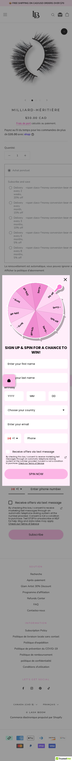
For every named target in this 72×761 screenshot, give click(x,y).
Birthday (9, 387)
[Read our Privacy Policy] (65, 457)
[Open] (9, 380)
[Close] (65, 279)
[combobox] (36, 410)
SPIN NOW (36, 474)
